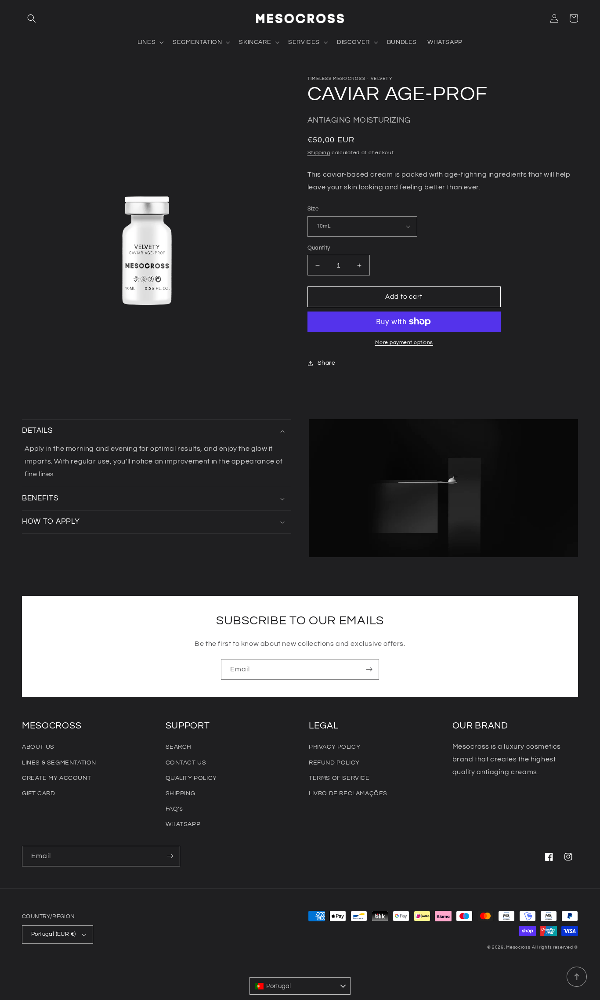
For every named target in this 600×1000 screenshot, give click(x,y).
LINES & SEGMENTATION (59, 763)
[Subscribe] (369, 669)
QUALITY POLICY (191, 778)
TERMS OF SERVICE (339, 778)
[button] (31, 18)
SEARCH (179, 747)
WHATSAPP (183, 824)
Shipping (318, 153)
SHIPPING (180, 793)
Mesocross (518, 947)
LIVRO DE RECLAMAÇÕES (348, 793)
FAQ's (174, 809)
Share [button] (327, 363)
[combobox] (300, 986)
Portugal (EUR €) (53, 934)
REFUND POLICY (334, 763)
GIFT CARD (38, 793)
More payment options (404, 342)
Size (313, 209)
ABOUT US (38, 747)
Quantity (318, 248)
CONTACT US (186, 763)
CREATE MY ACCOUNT (56, 778)
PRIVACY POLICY (334, 747)
